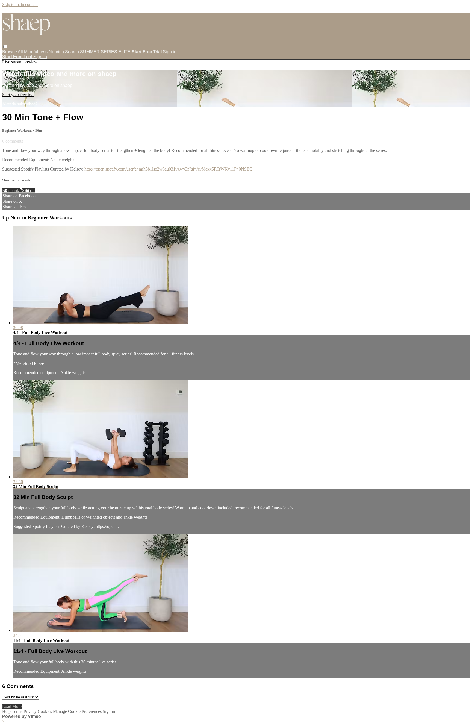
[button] (5, 46)
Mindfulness (36, 51)
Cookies (45, 711)
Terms (17, 711)
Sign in (169, 51)
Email (30, 190)
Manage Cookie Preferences (78, 711)
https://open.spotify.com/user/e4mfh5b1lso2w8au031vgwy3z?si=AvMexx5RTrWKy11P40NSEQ (168, 169)
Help (7, 711)
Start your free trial (18, 94)
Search (72, 51)
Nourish (57, 51)
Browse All (13, 51)
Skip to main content (20, 4)
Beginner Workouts (17, 130)
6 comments (12, 141)
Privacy (30, 711)
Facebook (11, 190)
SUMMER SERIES (98, 51)
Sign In (40, 56)
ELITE (124, 51)
